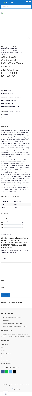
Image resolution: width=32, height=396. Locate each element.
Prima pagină (5, 47)
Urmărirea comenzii (6, 360)
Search (28, 7)
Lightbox (28, 39)
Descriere (4, 126)
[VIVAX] (7, 85)
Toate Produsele (14, 47)
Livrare (3, 351)
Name (3, 280)
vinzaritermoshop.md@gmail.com (12, 323)
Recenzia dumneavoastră (8, 261)
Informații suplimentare (10, 196)
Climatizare (17, 111)
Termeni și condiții (6, 363)
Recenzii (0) (5, 213)
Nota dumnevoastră (7, 255)
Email (3, 287)
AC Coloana (10, 111)
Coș (2, 347)
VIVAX (6, 114)
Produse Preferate (6, 354)
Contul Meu (4, 344)
